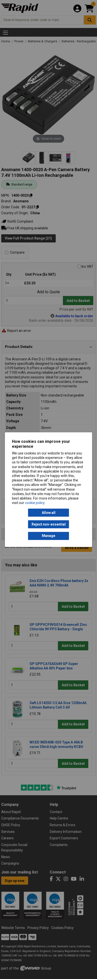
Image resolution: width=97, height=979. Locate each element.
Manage (48, 536)
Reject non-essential (49, 524)
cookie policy (35, 503)
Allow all (48, 513)
